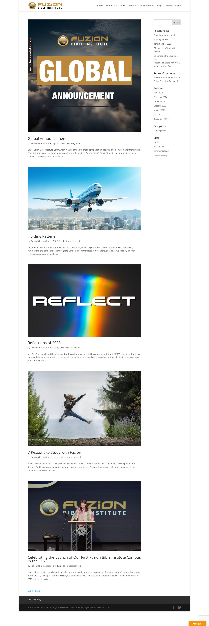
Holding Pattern (41, 236)
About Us (110, 6)
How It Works (127, 6)
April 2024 (158, 92)
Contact (168, 6)
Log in (156, 142)
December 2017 (161, 119)
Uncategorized (74, 143)
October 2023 (160, 105)
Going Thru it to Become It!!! (167, 81)
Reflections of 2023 (44, 342)
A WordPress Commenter (165, 77)
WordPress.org (160, 155)
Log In (178, 6)
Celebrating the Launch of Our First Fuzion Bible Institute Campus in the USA (84, 559)
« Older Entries (35, 591)
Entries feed (159, 146)
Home (100, 6)
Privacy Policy (34, 599)
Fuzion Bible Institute (41, 143)
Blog (159, 6)
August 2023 (159, 110)
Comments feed (161, 151)
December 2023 (161, 101)
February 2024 (160, 97)
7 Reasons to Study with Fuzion (54, 452)
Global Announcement (47, 138)
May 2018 (158, 114)
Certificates (145, 6)
